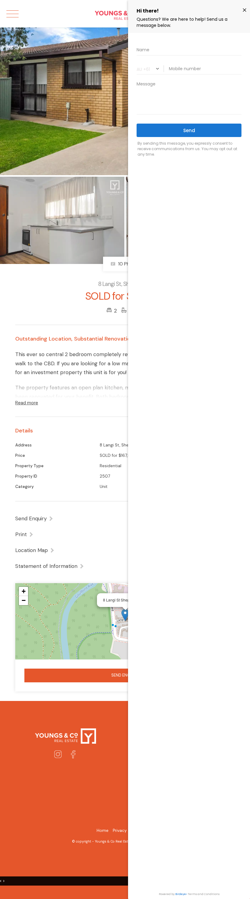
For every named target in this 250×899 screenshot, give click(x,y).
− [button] (24, 600)
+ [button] (24, 591)
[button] (24, 534)
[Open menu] (12, 14)
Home (103, 830)
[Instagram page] (59, 755)
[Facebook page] (73, 755)
